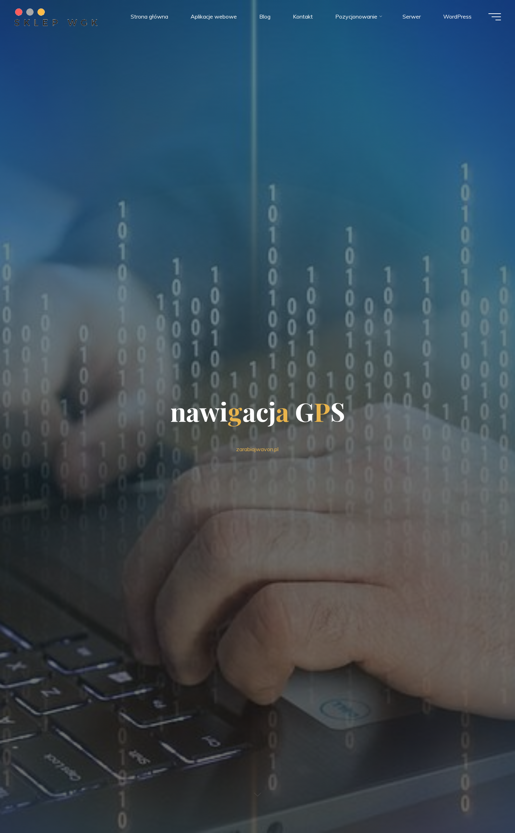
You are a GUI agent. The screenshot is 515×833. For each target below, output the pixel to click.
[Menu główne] (494, 16)
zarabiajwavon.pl (257, 449)
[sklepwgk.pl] (56, 16)
